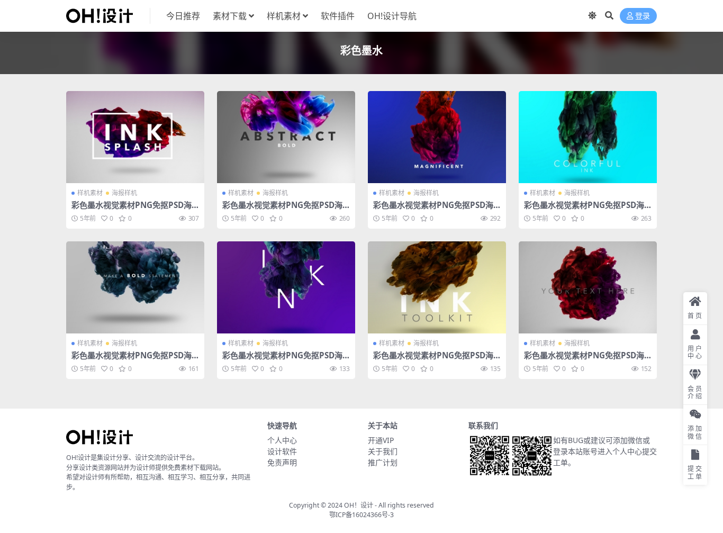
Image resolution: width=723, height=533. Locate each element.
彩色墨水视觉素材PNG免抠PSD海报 (131, 210)
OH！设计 (358, 505)
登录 (642, 16)
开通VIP (381, 440)
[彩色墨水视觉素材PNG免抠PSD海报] (135, 137)
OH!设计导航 (392, 16)
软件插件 (338, 16)
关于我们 (382, 451)
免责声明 (282, 462)
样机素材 (284, 16)
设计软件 (282, 451)
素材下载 (230, 16)
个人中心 (282, 440)
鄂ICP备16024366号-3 (361, 514)
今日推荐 (183, 16)
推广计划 (382, 462)
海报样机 (124, 192)
